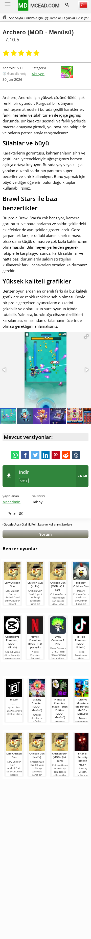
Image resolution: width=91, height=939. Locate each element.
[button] (86, 336)
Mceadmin (11, 502)
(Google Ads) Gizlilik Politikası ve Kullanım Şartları (37, 524)
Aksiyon (38, 73)
